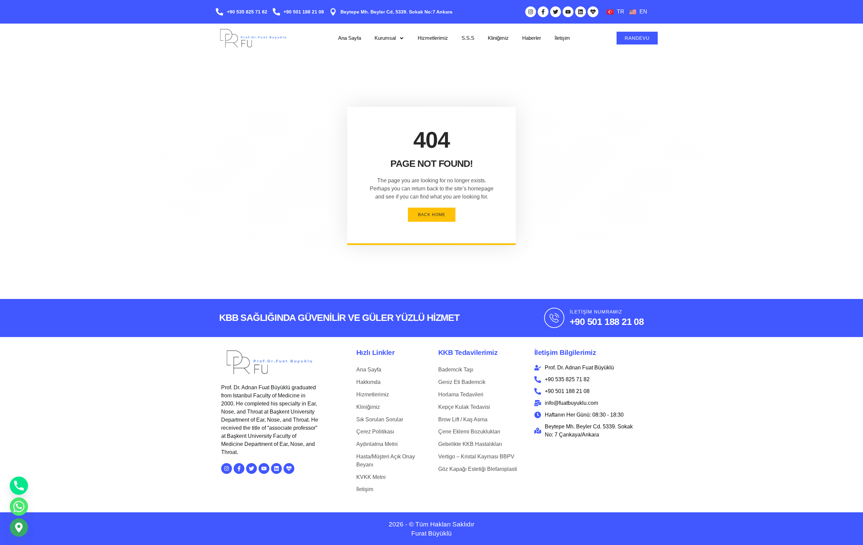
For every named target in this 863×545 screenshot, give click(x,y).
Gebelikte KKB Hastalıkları (470, 444)
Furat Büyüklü (431, 533)
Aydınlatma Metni (377, 444)
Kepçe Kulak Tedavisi (464, 407)
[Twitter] (555, 11)
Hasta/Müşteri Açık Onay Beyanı (385, 460)
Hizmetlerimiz (433, 38)
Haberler (531, 38)
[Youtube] (568, 11)
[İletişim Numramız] (554, 318)
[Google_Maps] (19, 527)
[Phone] (19, 486)
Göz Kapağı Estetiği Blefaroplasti (477, 469)
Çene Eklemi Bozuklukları (469, 431)
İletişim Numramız (596, 311)
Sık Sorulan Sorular (379, 419)
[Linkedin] (580, 11)
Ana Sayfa (349, 38)
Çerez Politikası (375, 431)
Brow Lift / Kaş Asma (462, 419)
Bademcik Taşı (455, 369)
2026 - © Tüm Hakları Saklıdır (431, 524)
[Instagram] (530, 11)
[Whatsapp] (19, 506)
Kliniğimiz (498, 38)
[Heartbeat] (593, 11)
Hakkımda (368, 382)
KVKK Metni (371, 477)
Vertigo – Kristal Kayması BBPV (476, 456)
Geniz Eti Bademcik (461, 382)
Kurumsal (385, 38)
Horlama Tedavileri (460, 394)
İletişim (562, 38)
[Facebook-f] (543, 11)
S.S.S (468, 38)
